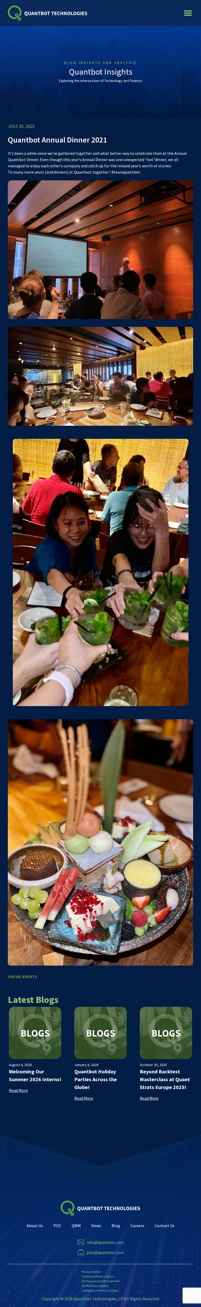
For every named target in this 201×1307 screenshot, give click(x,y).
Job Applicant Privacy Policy (100, 1290)
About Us (35, 1225)
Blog (115, 1225)
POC (57, 1225)
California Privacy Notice (98, 1276)
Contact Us (165, 1225)
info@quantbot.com (105, 1242)
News (96, 1225)
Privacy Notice (91, 1272)
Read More (18, 1090)
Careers (137, 1225)
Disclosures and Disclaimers (100, 1281)
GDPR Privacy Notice (95, 1286)
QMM (76, 1225)
